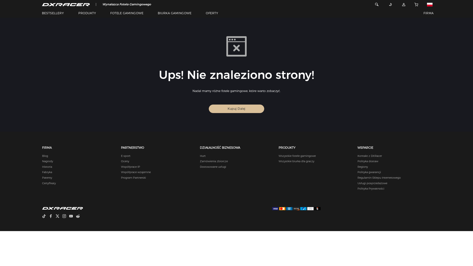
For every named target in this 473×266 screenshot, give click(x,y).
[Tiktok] (45, 216)
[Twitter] (59, 216)
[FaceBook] (52, 216)
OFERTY (212, 13)
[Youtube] (72, 216)
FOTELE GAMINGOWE (126, 13)
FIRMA (428, 13)
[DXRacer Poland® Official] (66, 4)
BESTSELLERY (53, 13)
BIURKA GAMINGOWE (174, 13)
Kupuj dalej (236, 108)
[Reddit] (79, 216)
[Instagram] (65, 216)
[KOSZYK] (416, 4)
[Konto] (404, 4)
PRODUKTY (87, 13)
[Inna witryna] (429, 4)
